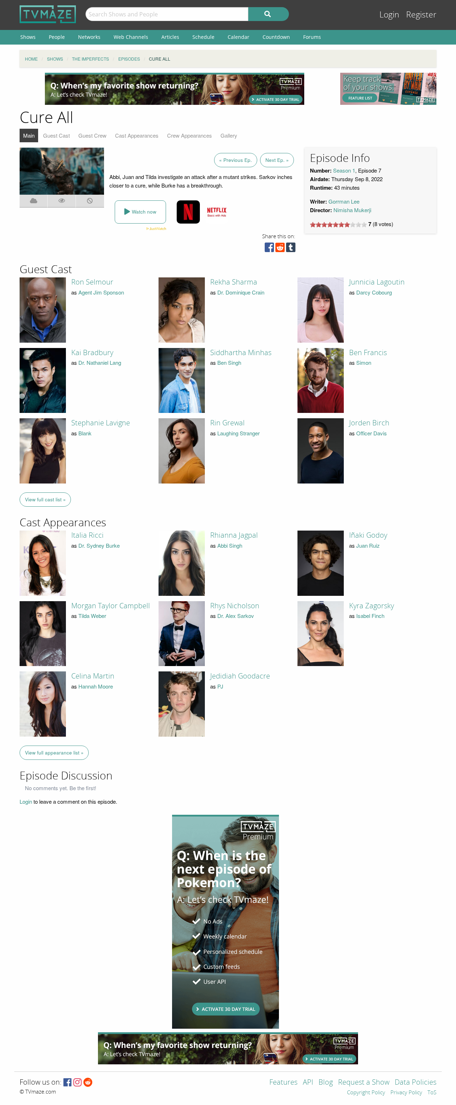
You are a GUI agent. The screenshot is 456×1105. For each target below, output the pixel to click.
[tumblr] (290, 249)
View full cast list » (45, 499)
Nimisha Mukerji (352, 210)
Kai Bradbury (92, 352)
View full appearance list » (54, 752)
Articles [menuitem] (170, 37)
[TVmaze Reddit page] (88, 1082)
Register (421, 15)
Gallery (229, 135)
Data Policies (415, 1082)
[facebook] (269, 249)
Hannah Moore (95, 686)
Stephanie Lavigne (100, 423)
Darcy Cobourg (374, 292)
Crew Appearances (189, 135)
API (308, 1082)
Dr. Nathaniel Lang (99, 362)
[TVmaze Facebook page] (67, 1082)
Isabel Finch (370, 615)
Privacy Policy (406, 1093)
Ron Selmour (92, 282)
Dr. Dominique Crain (240, 292)
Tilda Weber (92, 615)
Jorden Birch (369, 423)
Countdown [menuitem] (276, 37)
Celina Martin (92, 676)
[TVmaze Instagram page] (77, 1082)
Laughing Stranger (238, 433)
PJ (220, 686)
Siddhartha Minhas (240, 352)
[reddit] (280, 249)
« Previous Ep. (235, 160)
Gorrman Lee (343, 201)
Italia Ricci (87, 535)
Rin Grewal (227, 423)
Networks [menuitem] (89, 37)
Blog (325, 1082)
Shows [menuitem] (28, 37)
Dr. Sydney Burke (99, 545)
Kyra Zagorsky (371, 606)
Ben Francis (368, 352)
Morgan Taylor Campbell (110, 606)
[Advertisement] (174, 89)
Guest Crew (92, 135)
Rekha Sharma (233, 282)
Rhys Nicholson (234, 606)
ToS (432, 1093)
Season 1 (344, 170)
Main (29, 135)
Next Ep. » (277, 160)
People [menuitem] (57, 37)
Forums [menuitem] (312, 37)
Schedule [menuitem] (203, 37)
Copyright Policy (366, 1093)
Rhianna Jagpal (234, 535)
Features (283, 1082)
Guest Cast (56, 135)
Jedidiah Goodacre (240, 676)
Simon (363, 362)
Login (389, 15)
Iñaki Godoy (368, 535)
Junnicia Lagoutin (377, 282)
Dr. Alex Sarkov (235, 615)
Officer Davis (371, 433)
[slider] (338, 224)
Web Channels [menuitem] (131, 37)
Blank (85, 433)
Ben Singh (229, 362)
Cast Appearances (137, 135)
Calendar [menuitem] (238, 37)
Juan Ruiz (368, 545)
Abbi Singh (229, 545)
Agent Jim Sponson (101, 292)
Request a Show (363, 1082)
